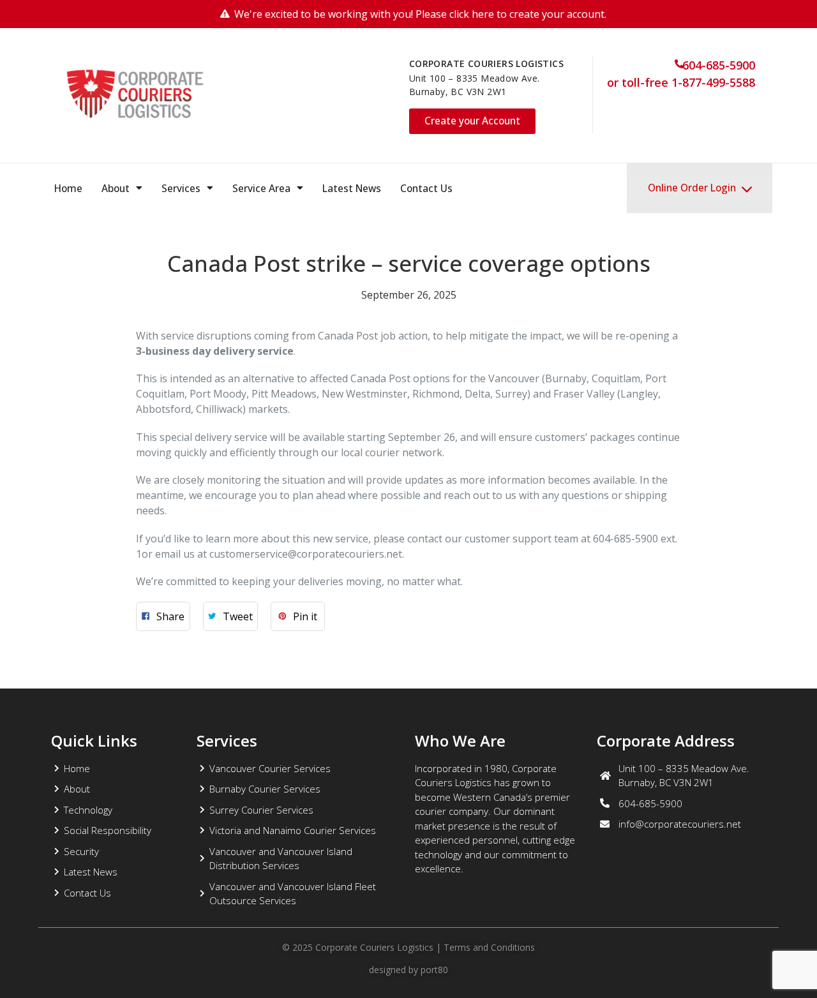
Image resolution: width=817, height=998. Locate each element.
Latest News (351, 188)
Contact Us (426, 188)
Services (180, 188)
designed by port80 (408, 970)
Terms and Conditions (489, 947)
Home (68, 188)
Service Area (261, 188)
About (115, 188)
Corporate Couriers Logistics (373, 947)
